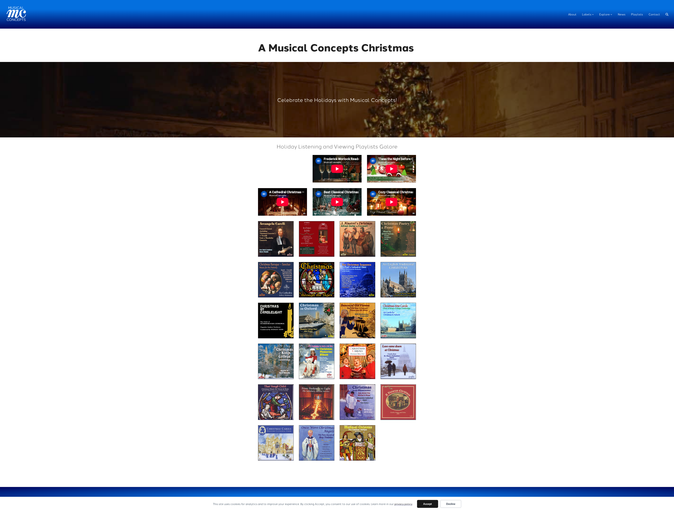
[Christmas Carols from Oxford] (317, 320)
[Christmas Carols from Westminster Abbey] (357, 361)
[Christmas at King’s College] (276, 361)
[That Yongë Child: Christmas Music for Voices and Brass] (276, 402)
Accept (427, 503)
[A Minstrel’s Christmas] (357, 239)
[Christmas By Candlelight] (276, 320)
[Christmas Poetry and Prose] (398, 239)
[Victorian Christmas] (398, 402)
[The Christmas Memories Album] (317, 361)
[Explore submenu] (611, 14)
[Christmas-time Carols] (398, 320)
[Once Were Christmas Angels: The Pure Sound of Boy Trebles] (317, 443)
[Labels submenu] (593, 14)
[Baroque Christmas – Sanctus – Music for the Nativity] (276, 280)
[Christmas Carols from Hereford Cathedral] (276, 443)
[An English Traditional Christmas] (398, 280)
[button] (667, 14)
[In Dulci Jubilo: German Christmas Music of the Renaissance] (317, 239)
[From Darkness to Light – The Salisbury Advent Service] (317, 402)
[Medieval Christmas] (357, 443)
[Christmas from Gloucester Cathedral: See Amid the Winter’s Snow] (357, 402)
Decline (450, 503)
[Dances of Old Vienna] (357, 320)
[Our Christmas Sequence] (357, 280)
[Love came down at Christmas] (398, 361)
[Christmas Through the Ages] (317, 280)
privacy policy (403, 504)
